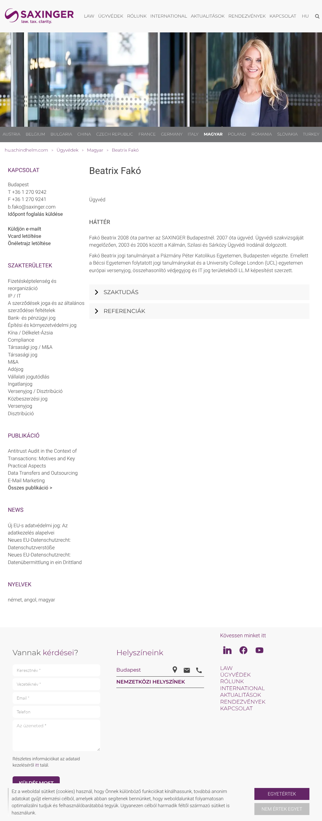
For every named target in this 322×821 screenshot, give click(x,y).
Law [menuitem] (89, 16)
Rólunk (232, 682)
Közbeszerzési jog (27, 399)
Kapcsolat (236, 709)
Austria (11, 134)
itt (37, 765)
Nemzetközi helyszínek (150, 682)
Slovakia (287, 134)
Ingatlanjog (20, 384)
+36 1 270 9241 (29, 199)
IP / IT (14, 296)
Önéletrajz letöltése (29, 243)
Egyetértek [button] (282, 794)
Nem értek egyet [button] (282, 809)
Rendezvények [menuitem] (247, 16)
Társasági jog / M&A (30, 347)
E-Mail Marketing (26, 480)
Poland (237, 134)
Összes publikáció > (30, 488)
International (242, 688)
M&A (13, 362)
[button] (252, 802)
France (147, 134)
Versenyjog (20, 406)
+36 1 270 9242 (29, 192)
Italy (193, 134)
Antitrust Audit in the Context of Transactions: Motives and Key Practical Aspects (42, 458)
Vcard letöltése (24, 236)
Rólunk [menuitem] (137, 16)
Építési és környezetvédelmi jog (42, 325)
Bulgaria (61, 134)
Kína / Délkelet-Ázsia (30, 333)
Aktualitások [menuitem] (208, 16)
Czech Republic (114, 134)
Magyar (213, 134)
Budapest (18, 184)
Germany (171, 134)
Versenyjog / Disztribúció (35, 391)
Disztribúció (21, 413)
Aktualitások (240, 695)
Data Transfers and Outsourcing (43, 473)
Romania (262, 134)
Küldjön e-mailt (24, 229)
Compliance (21, 340)
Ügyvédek (235, 675)
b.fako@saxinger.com (32, 207)
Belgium (35, 134)
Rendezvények (242, 702)
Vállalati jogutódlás (28, 377)
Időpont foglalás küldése (35, 214)
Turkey (311, 134)
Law (226, 668)
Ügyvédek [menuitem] (110, 16)
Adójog (15, 369)
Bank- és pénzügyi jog (32, 318)
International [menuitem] (168, 16)
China (84, 134)
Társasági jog (22, 355)
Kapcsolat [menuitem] (282, 16)
